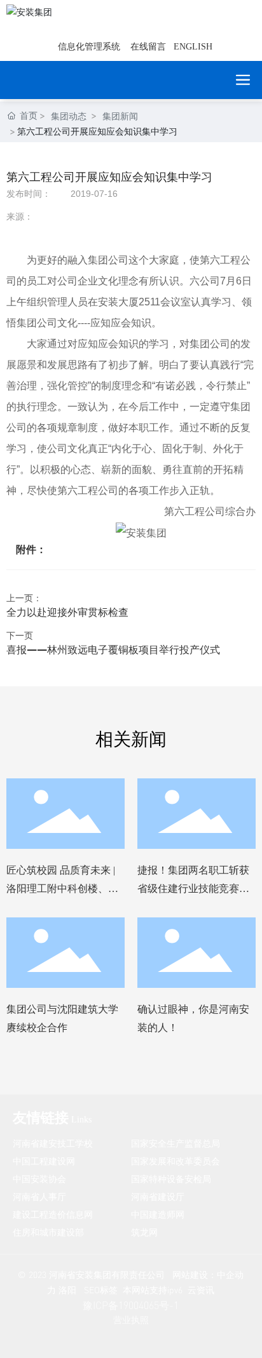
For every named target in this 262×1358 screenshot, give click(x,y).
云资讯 (201, 1289)
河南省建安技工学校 (53, 1143)
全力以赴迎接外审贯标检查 (67, 612)
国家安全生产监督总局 (175, 1143)
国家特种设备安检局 (171, 1178)
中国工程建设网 (44, 1160)
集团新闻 (120, 115)
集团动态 (68, 115)
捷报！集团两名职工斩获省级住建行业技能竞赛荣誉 (193, 888)
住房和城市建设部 (48, 1232)
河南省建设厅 (157, 1196)
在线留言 (148, 46)
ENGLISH (193, 46)
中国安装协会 (39, 1178)
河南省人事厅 (39, 1196)
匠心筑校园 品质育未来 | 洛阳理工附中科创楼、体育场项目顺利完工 (62, 888)
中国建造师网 (157, 1214)
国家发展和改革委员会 (175, 1160)
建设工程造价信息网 (53, 1214)
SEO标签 (101, 1289)
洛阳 (67, 1289)
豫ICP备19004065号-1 (131, 1305)
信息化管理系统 (89, 46)
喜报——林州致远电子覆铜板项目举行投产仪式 (113, 649)
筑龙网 (144, 1232)
